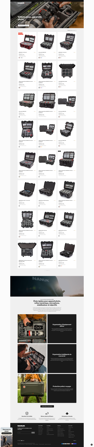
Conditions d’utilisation (35, 444)
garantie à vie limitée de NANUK (32, 419)
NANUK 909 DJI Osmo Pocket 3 (63, 260)
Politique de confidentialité (28, 444)
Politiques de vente (71, 437)
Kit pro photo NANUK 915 (42, 52)
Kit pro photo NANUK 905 (62, 140)
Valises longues (40, 431)
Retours (69, 430)
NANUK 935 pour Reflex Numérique (44, 200)
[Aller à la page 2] (49, 270)
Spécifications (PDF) (71, 431)
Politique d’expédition (41, 444)
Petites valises (40, 427)
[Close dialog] (11, 428)
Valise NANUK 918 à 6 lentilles (63, 81)
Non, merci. (6, 435)
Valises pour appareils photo (61, 430)
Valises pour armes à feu (60, 434)
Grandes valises (40, 430)
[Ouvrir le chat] (92, 445)
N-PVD (48, 431)
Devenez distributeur (71, 434)
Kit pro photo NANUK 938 (62, 111)
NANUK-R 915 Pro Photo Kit (63, 230)
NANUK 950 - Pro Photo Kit (62, 52)
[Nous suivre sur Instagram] (19, 440)
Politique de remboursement (21, 444)
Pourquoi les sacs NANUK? (50, 434)
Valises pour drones (60, 431)
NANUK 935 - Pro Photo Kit (23, 52)
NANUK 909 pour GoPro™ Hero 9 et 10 (24, 200)
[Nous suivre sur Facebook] (18, 440)
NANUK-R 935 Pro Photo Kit (43, 230)
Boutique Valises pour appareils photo (23, 25)
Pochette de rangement (50, 430)
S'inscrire (33, 432)
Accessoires (40, 434)
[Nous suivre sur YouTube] (21, 440)
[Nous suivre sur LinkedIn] (23, 440)
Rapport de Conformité (48, 444)
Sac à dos (48, 427)
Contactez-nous (70, 427)
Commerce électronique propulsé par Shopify (29, 443)
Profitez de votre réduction (6, 433)
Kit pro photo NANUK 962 (22, 111)
